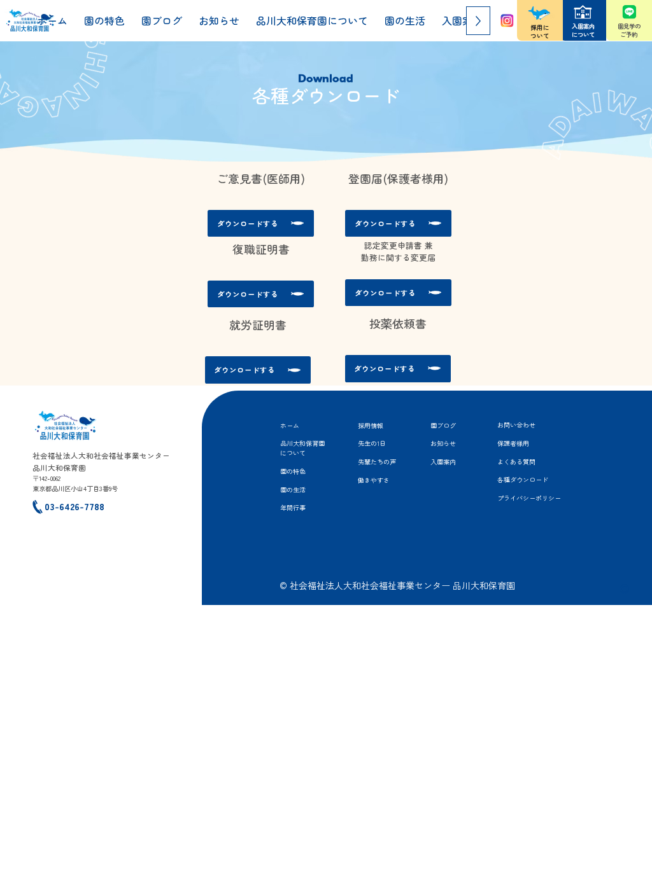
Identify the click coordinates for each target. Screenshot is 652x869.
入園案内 (443, 461)
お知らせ (443, 443)
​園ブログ (443, 425)
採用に (539, 27)
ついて (539, 35)
